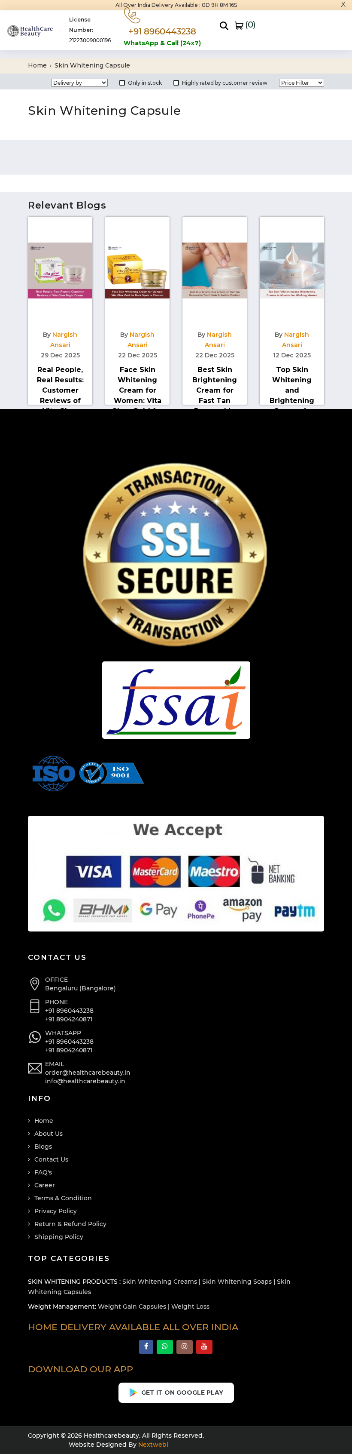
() (249, 24)
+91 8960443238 (69, 1010)
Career (44, 1185)
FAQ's (43, 1172)
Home (38, 65)
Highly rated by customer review (224, 83)
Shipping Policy (58, 1237)
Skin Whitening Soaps (237, 1281)
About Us (48, 1133)
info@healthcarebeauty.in (85, 1081)
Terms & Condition (63, 1198)
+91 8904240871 (68, 1019)
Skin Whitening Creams (159, 1281)
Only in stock (145, 83)
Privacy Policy (55, 1211)
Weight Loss (190, 1306)
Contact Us (51, 1159)
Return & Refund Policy (70, 1224)
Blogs (43, 1146)
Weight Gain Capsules (132, 1306)
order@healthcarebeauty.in (87, 1072)
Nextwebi (152, 1444)
